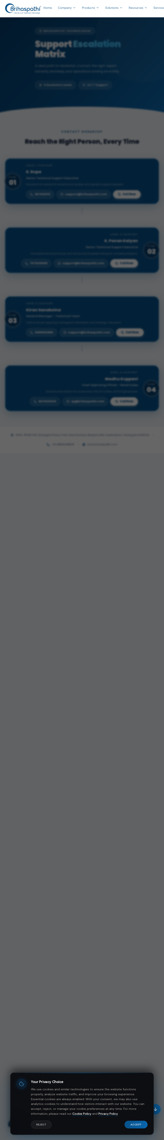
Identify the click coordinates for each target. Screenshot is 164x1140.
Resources (136, 8)
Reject (41, 1124)
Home (48, 8)
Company (65, 8)
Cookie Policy (81, 1114)
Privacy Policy (108, 1114)
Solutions (112, 8)
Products (88, 8)
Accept (136, 1124)
